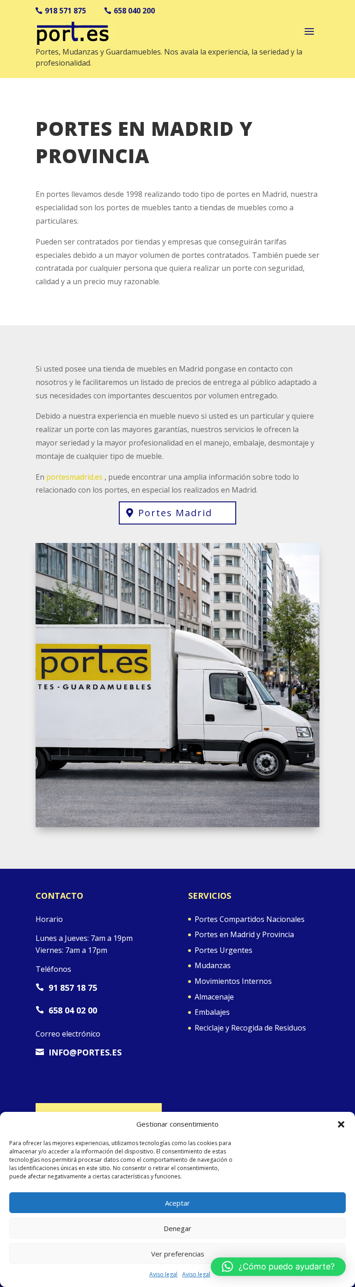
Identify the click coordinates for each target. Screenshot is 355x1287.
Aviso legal (163, 1274)
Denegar (177, 1228)
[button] (341, 1124)
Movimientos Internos (233, 981)
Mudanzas (213, 965)
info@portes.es (79, 1052)
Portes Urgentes (223, 950)
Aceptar (177, 1203)
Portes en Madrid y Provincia (244, 934)
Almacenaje (214, 997)
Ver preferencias (177, 1253)
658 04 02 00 (66, 1010)
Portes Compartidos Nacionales (250, 919)
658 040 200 (134, 11)
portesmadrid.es (74, 477)
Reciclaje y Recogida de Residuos (250, 1028)
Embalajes (212, 1012)
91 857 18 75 (66, 987)
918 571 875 (65, 11)
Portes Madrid (175, 512)
